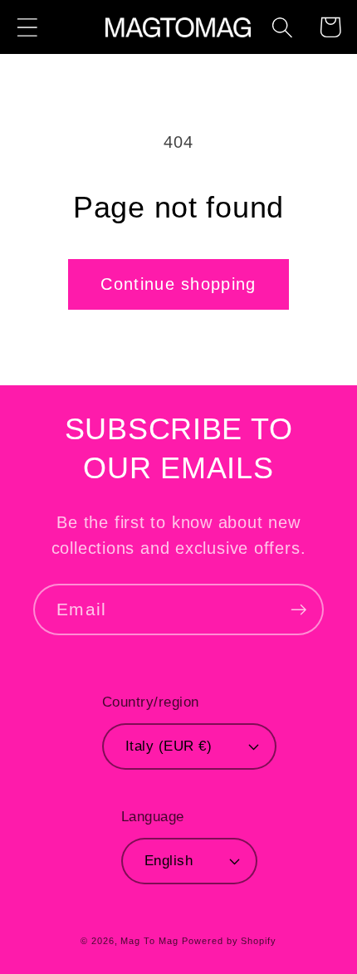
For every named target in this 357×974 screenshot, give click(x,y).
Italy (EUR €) (169, 746)
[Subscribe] (298, 610)
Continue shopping (178, 284)
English (168, 861)
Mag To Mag (149, 941)
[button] (27, 27)
